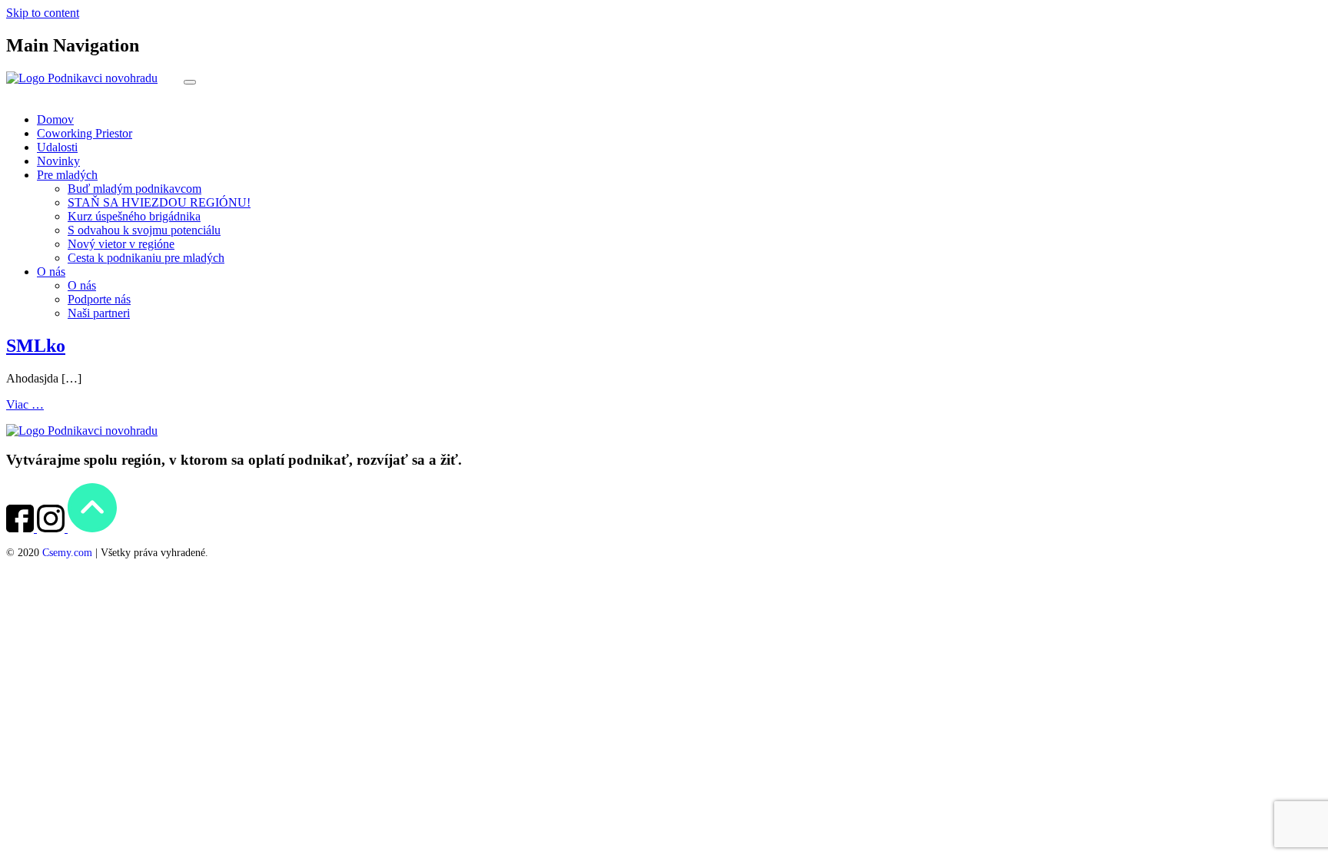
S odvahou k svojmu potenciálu (144, 230)
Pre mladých (67, 174)
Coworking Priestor (84, 133)
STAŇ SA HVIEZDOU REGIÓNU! (159, 202)
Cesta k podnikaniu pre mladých (146, 257)
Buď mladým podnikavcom (134, 188)
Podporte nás (99, 299)
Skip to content (42, 12)
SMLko (35, 346)
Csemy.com (67, 552)
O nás (51, 271)
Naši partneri (99, 313)
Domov (55, 119)
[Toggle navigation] (190, 82)
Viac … (25, 404)
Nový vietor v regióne (121, 243)
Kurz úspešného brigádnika (134, 216)
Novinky (58, 160)
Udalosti (57, 147)
